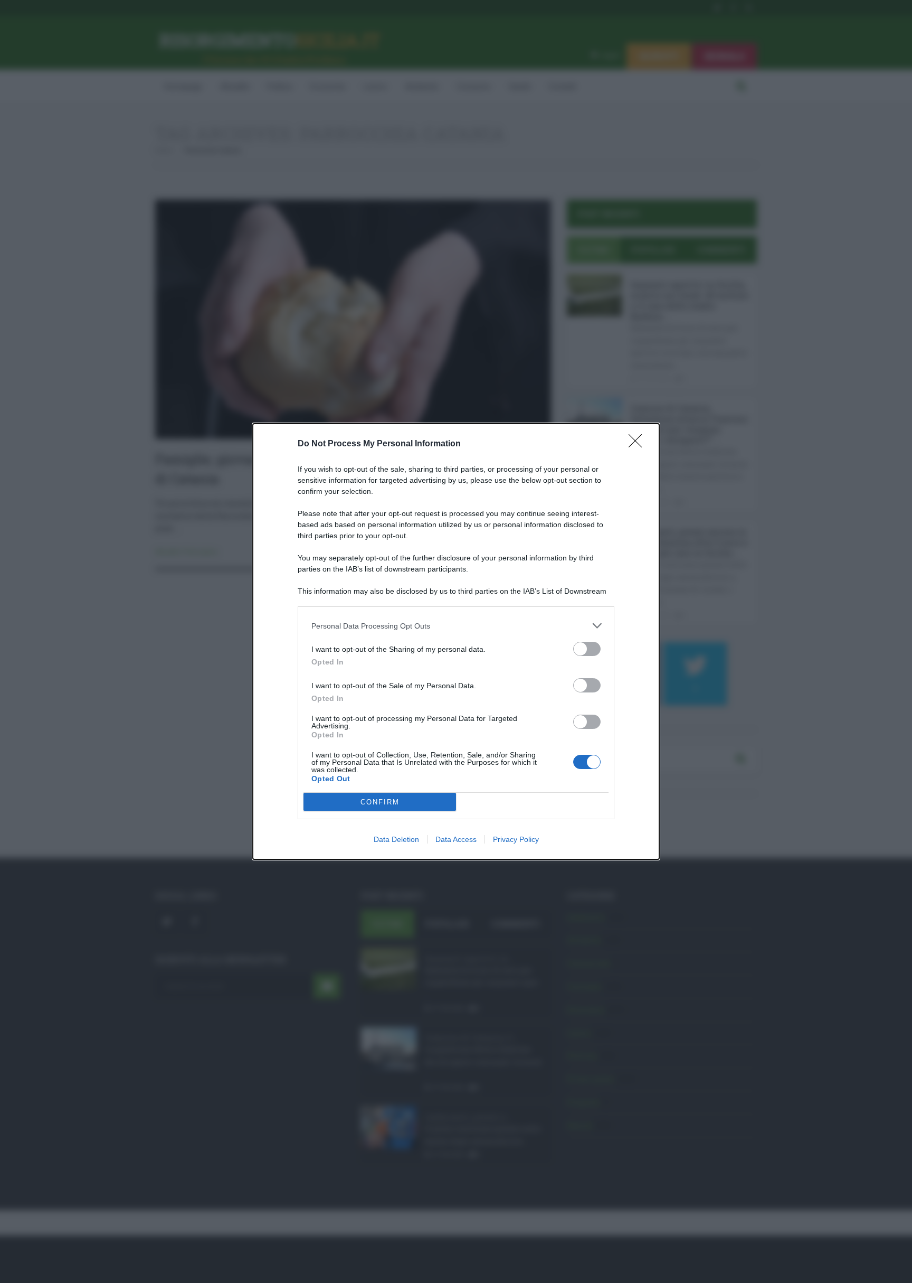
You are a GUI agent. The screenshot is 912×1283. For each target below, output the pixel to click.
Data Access (456, 839)
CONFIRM (380, 802)
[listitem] (456, 625)
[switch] (587, 649)
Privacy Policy (516, 839)
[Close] (639, 444)
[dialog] (456, 641)
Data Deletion (396, 839)
